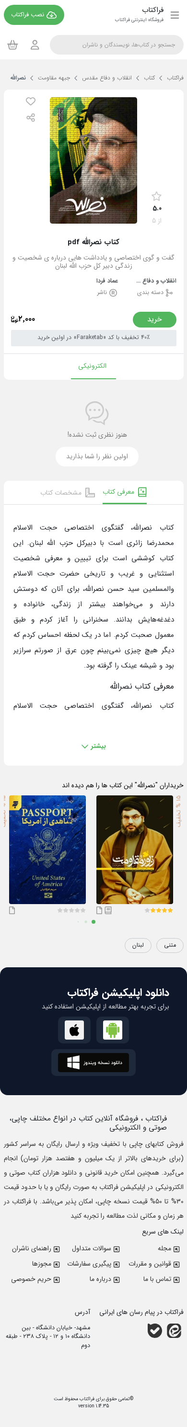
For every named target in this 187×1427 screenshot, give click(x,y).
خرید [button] (154, 319)
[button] (30, 101)
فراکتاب (86, 1399)
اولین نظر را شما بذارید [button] (97, 456)
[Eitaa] (174, 1330)
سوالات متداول (91, 1248)
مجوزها (41, 1263)
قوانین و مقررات (150, 1263)
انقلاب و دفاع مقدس (154, 281)
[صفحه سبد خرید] (13, 44)
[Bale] (155, 1330)
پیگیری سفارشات (89, 1263)
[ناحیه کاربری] (35, 45)
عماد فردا (107, 281)
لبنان (138, 945)
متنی (170, 945)
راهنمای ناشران (31, 1248)
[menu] (175, 15)
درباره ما (100, 1279)
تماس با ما (157, 1279)
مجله (164, 1248)
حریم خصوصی (31, 1279)
